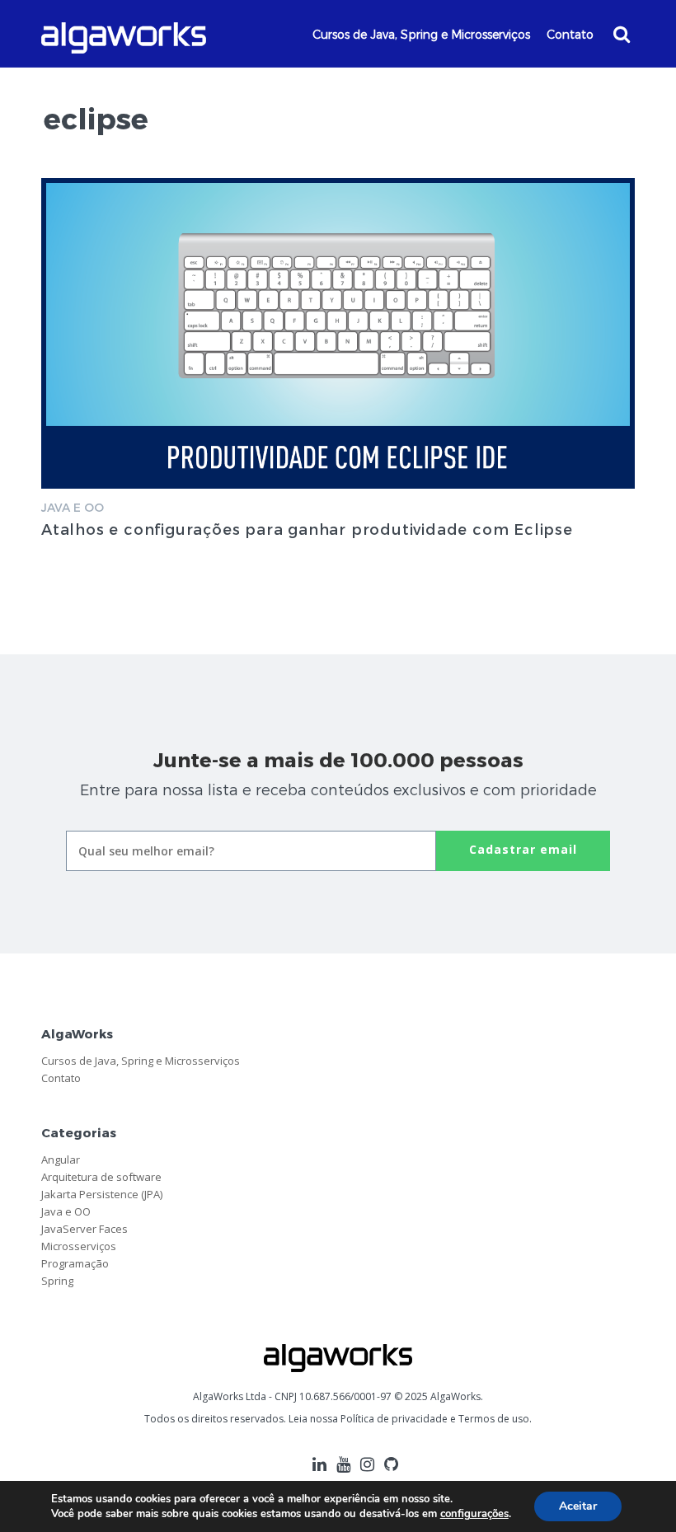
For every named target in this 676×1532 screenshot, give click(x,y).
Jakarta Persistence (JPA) (101, 1194)
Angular (60, 1159)
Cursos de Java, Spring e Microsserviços (421, 34)
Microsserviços (78, 1246)
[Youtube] (343, 1463)
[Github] (391, 1463)
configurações (474, 1513)
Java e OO (72, 507)
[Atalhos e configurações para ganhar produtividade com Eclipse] (338, 333)
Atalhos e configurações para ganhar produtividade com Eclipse (307, 528)
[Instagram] (367, 1463)
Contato (570, 34)
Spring (57, 1280)
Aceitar (578, 1506)
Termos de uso (493, 1419)
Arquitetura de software (101, 1176)
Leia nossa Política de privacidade (368, 1419)
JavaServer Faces (84, 1228)
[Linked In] (319, 1463)
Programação (75, 1263)
